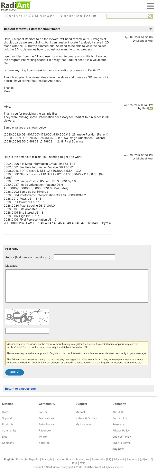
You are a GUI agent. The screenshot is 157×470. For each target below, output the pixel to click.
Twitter (43, 436)
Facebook (45, 430)
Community (9, 430)
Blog (5, 436)
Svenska (132, 459)
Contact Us (119, 418)
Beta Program (47, 424)
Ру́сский (119, 459)
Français (47, 459)
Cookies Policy (121, 436)
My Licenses (84, 424)
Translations (46, 418)
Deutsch (21, 459)
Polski (70, 459)
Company (8, 442)
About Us (118, 412)
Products (7, 424)
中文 (82, 463)
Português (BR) (101, 459)
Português (82, 459)
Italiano (59, 459)
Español (34, 459)
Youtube (44, 442)
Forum (43, 412)
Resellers (118, 424)
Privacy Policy (121, 430)
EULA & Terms (121, 442)
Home (6, 412)
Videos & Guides (86, 418)
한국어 (144, 459)
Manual (80, 412)
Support (7, 418)
